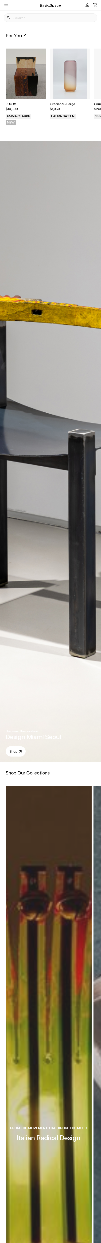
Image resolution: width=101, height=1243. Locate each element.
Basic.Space (50, 5)
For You (14, 35)
